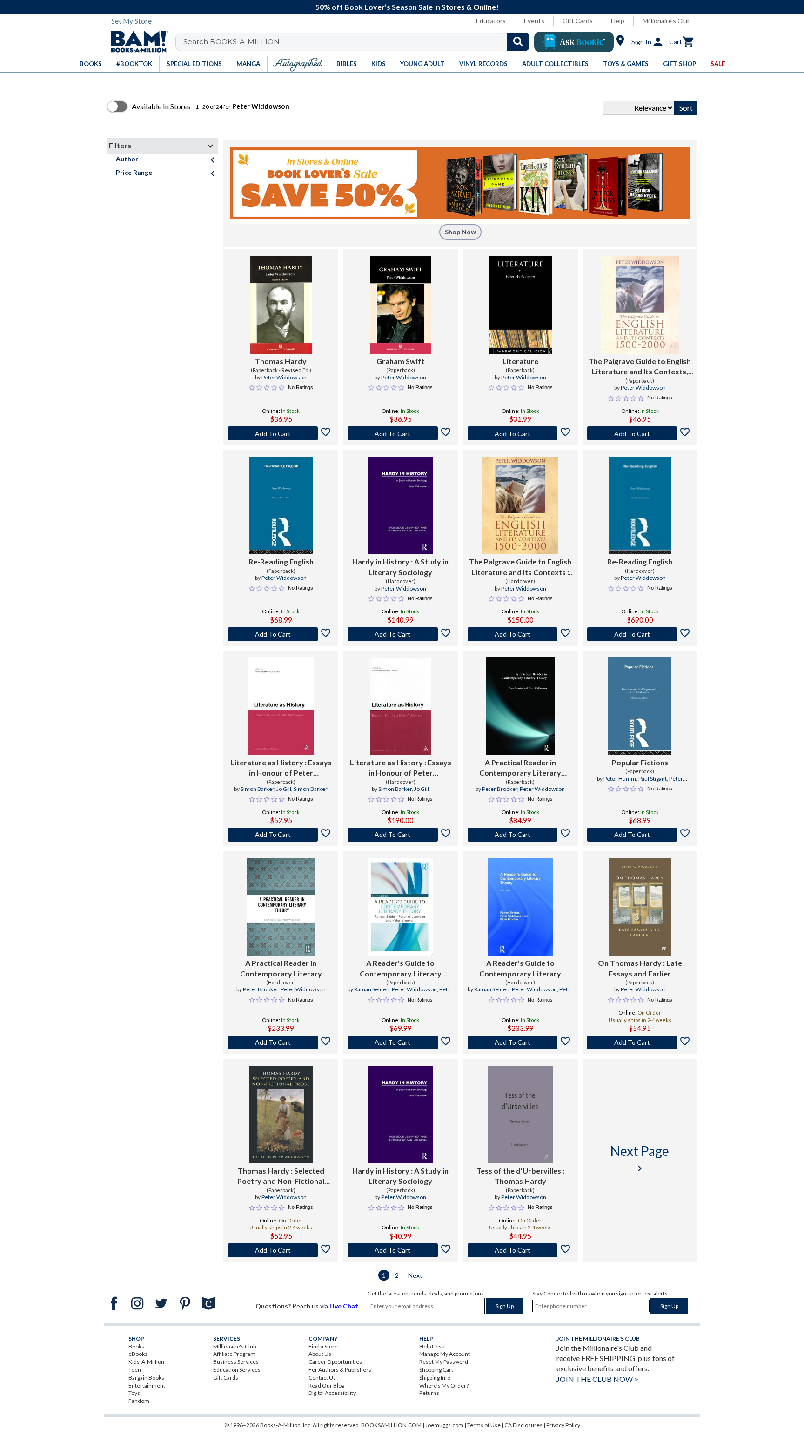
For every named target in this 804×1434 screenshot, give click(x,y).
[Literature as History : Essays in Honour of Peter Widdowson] (281, 706)
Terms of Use (484, 1424)
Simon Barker (257, 788)
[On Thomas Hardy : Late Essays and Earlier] (639, 907)
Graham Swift (400, 361)
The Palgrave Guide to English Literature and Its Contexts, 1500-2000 (640, 367)
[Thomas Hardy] (281, 305)
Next (415, 1275)
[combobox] (358, 42)
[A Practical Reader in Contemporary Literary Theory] (520, 706)
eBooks (137, 1353)
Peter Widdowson (284, 377)
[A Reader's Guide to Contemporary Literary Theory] (400, 907)
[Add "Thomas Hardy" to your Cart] (281, 433)
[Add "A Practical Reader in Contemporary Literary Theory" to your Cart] (520, 835)
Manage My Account (444, 1353)
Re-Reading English (281, 561)
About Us (319, 1353)
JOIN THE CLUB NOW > (597, 1378)
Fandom (138, 1400)
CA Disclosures (523, 1424)
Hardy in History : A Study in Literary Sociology (400, 566)
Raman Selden (371, 989)
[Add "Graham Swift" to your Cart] (400, 433)
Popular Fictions (640, 762)
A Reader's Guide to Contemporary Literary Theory (401, 968)
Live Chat (343, 1306)
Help (617, 21)
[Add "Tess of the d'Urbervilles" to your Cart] (520, 1250)
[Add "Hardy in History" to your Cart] (400, 634)
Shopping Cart (436, 1369)
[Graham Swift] (400, 305)
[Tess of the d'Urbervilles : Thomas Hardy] (520, 1114)
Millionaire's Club (667, 21)
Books (136, 1346)
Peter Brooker (499, 788)
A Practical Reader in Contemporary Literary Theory (520, 768)
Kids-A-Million (146, 1361)
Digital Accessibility (332, 1392)
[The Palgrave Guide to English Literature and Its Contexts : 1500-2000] (520, 505)
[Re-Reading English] (281, 505)
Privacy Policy (563, 1424)
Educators (491, 21)
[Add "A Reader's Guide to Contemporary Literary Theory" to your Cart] (400, 1042)
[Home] (136, 42)
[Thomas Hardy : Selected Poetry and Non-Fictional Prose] (281, 1114)
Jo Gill (283, 788)
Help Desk (431, 1346)
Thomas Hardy (281, 361)
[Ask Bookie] (574, 42)
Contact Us (322, 1377)
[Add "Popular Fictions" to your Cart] (640, 835)
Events (534, 21)
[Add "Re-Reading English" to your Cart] (281, 634)
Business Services (236, 1361)
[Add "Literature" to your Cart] (520, 433)
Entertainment (146, 1385)
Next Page (639, 1158)
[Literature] (520, 305)
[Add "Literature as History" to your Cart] (281, 835)
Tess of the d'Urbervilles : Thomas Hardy (520, 1175)
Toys (134, 1392)
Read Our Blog (326, 1385)
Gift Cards (578, 21)
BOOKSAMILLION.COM (391, 1424)
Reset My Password (443, 1361)
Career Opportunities (335, 1361)
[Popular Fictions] (640, 706)
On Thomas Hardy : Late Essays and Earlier (640, 967)
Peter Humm (619, 778)
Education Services (237, 1369)
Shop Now (460, 232)
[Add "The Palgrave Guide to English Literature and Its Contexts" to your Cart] (520, 634)
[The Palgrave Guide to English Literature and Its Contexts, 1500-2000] (640, 305)
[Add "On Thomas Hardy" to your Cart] (640, 1042)
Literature (520, 361)
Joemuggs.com (444, 1424)
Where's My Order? (444, 1385)
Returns (429, 1392)
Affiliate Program (234, 1353)
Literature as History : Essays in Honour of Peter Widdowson (281, 768)
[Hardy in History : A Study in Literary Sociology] (401, 505)
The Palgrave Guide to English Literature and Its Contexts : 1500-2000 (520, 567)
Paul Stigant (652, 778)
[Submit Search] (518, 42)
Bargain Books (146, 1377)
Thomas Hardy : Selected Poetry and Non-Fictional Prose (280, 1176)
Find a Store (323, 1346)
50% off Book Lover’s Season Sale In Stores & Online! (407, 6)
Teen (134, 1369)
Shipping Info (434, 1377)
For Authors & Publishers (339, 1369)
